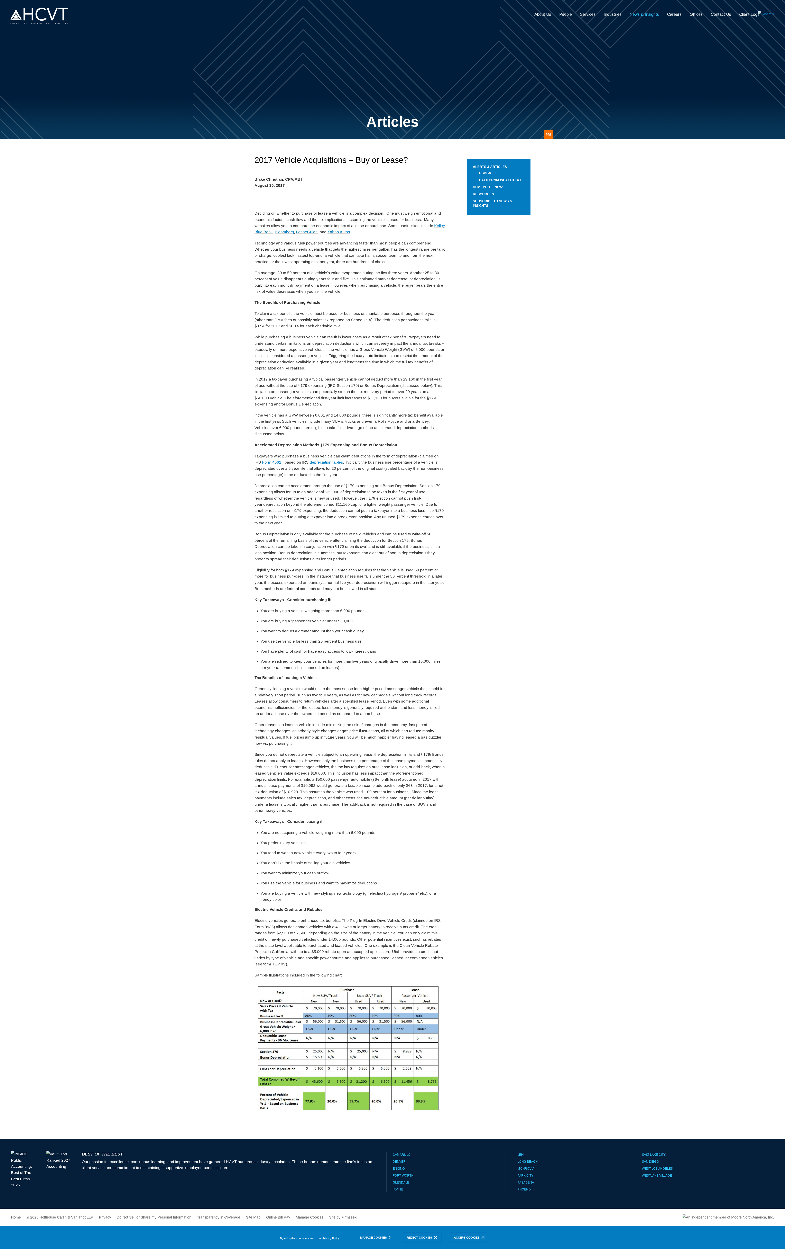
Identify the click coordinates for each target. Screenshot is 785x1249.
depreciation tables (326, 462)
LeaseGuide (307, 232)
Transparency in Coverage (218, 1217)
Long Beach (527, 1161)
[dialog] (392, 1237)
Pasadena (525, 1182)
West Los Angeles (657, 1168)
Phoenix (524, 1189)
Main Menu (379, 5)
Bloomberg (284, 232)
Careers (674, 14)
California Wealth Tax (500, 180)
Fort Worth (403, 1175)
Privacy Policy (330, 1238)
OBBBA (485, 173)
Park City (525, 1175)
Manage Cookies (309, 1217)
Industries (612, 14)
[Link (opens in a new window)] (548, 134)
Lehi (520, 1154)
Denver (399, 1161)
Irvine (398, 1189)
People (565, 14)
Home (16, 1217)
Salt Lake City (654, 1154)
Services (587, 14)
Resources (483, 194)
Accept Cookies (466, 1237)
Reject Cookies (419, 1237)
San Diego (650, 1161)
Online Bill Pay (278, 1217)
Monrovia (525, 1168)
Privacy (105, 1217)
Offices (696, 14)
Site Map (253, 1217)
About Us (542, 14)
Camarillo (401, 1154)
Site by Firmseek (343, 1217)
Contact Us (721, 14)
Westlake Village (657, 1175)
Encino (399, 1168)
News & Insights (644, 14)
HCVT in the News (489, 187)
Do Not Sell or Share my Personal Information (154, 1217)
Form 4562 (271, 462)
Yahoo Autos (338, 232)
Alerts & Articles (490, 167)
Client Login (749, 14)
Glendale (401, 1182)
